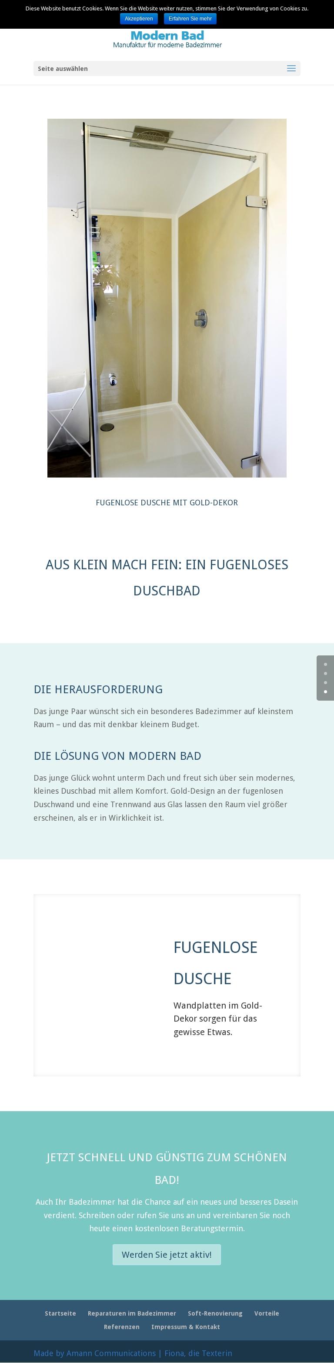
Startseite (60, 1313)
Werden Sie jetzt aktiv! (167, 1254)
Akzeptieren (139, 19)
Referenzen (122, 1326)
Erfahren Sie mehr (190, 19)
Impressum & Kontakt (185, 1326)
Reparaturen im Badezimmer (132, 1313)
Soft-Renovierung (215, 1313)
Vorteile (266, 1313)
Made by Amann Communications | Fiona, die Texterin (132, 1353)
